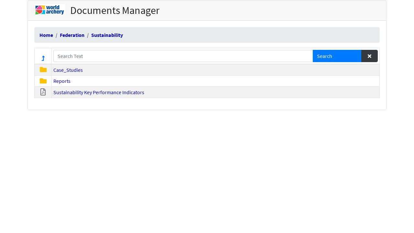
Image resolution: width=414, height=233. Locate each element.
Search (324, 56)
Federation (72, 35)
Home (46, 35)
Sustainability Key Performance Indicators (98, 92)
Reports (62, 81)
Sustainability (107, 35)
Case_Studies (68, 70)
